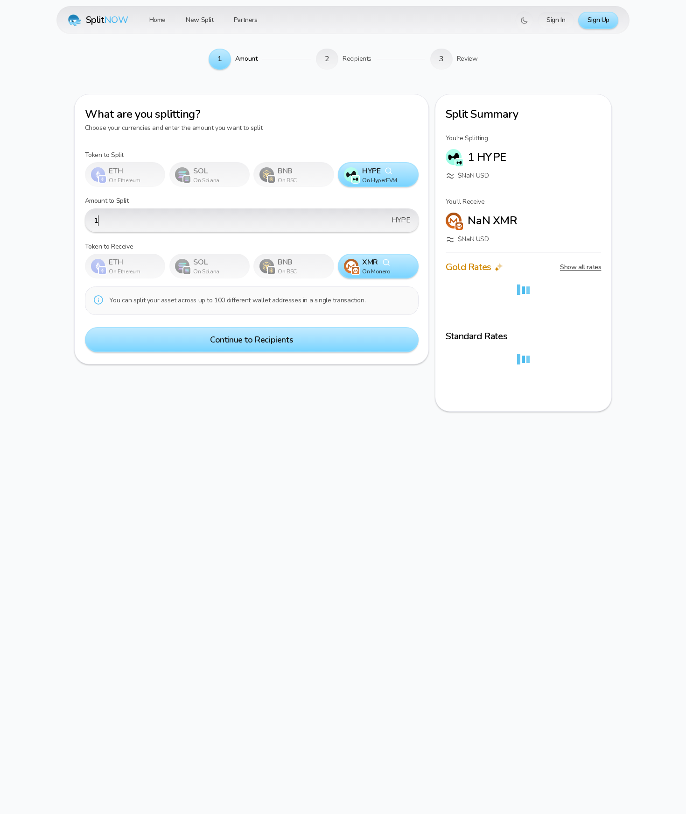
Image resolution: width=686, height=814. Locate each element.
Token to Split (104, 154)
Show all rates (580, 267)
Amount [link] (246, 58)
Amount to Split (107, 200)
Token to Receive (109, 246)
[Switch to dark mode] (524, 20)
